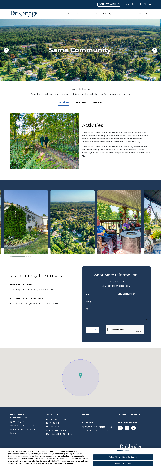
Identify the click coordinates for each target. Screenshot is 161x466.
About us (52, 414)
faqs (13, 433)
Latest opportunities (95, 431)
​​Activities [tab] (63, 102)
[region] (80, 457)
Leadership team (56, 419)
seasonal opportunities (97, 427)
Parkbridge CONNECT (22, 429)
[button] (11, 257)
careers (87, 422)
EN (126, 4)
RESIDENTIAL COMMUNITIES (18, 416)
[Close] (157, 456)
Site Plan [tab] (97, 102)
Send (93, 330)
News (148, 14)
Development (54, 423)
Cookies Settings (123, 451)
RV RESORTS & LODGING (59, 434)
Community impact (57, 430)
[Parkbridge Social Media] (140, 4)
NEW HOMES (17, 422)
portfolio (52, 427)
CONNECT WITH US (109, 4)
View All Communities (23, 426)
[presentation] (6, 50)
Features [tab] (80, 102)
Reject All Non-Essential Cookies (123, 457)
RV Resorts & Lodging (104, 14)
